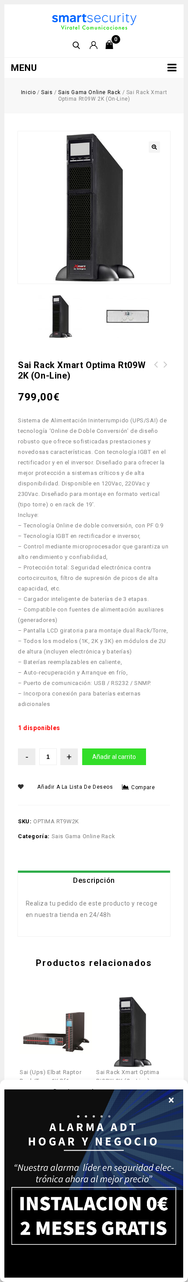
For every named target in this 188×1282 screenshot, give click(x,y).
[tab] (94, 881)
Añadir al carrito (114, 756)
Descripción (94, 880)
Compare (143, 787)
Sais (46, 92)
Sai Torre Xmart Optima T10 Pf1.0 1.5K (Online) (166, 375)
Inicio (28, 92)
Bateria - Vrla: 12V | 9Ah (156, 369)
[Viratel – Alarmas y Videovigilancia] (94, 21)
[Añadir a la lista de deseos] (62, 1009)
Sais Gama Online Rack (89, 92)
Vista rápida (49, 1009)
